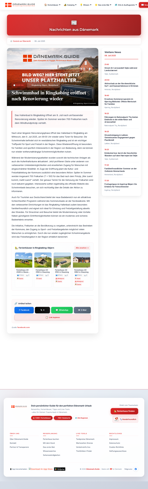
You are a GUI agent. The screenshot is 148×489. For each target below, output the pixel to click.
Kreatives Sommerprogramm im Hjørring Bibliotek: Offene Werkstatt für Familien (120, 101)
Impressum (113, 439)
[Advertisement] (74, 368)
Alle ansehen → (82, 248)
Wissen (85, 4)
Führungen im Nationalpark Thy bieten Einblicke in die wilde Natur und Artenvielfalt (121, 119)
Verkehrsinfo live (83, 447)
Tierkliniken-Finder (84, 451)
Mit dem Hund (49, 443)
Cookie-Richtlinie (116, 447)
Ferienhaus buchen (51, 439)
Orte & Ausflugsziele (126, 4)
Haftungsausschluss (117, 451)
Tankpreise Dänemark (85, 439)
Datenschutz (114, 443)
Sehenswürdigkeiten (51, 455)
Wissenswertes (49, 451)
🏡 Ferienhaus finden (124, 411)
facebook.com (23, 327)
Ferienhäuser (52, 4)
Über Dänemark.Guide (19, 439)
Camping (70, 4)
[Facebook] (135, 469)
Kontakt (13, 443)
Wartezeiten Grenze (84, 443)
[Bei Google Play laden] (59, 469)
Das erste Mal (103, 4)
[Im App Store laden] (41, 469)
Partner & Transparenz (19, 447)
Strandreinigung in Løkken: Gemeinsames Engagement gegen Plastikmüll (120, 137)
